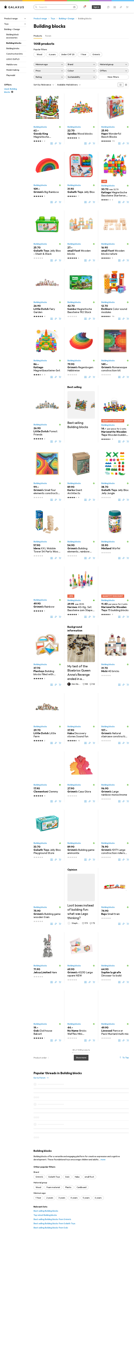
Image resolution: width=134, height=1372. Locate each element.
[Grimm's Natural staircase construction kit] (115, 718)
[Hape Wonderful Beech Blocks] (115, 119)
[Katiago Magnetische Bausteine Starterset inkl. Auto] (115, 177)
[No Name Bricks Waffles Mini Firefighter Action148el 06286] (81, 1016)
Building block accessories (12, 36)
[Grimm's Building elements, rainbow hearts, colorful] (81, 533)
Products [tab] (38, 36)
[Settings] (84, 7)
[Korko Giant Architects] (81, 475)
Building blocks (13, 43)
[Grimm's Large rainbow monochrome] (115, 776)
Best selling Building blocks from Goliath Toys (54, 1223)
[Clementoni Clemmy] (47, 776)
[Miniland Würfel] (115, 533)
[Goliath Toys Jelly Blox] (81, 177)
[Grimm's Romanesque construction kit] (115, 352)
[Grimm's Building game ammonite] (81, 835)
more (103, 1159)
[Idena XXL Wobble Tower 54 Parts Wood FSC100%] (47, 533)
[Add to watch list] (56, 143)
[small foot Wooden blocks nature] (115, 236)
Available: (61, 84)
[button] (60, 127)
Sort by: (37, 84)
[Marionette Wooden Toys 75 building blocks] (115, 592)
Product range (11, 18)
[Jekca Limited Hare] (47, 957)
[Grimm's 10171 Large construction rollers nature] (115, 835)
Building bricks (12, 48)
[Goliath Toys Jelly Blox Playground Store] (47, 835)
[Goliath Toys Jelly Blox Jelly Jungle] (115, 475)
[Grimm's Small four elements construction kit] (47, 475)
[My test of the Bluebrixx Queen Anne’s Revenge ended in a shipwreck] (81, 655)
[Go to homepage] (14, 7)
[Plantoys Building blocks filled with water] (47, 657)
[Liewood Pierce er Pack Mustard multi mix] (115, 1016)
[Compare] (51, 143)
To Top (125, 1057)
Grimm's (96, 54)
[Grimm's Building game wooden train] (47, 898)
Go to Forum (39, 1078)
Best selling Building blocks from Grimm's (52, 1219)
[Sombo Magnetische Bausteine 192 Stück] (81, 294)
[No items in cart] (127, 7)
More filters (113, 77)
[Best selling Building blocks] (81, 407)
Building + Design (12, 29)
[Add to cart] (60, 143)
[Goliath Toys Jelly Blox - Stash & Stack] (47, 236)
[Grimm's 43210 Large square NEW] (81, 957)
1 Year (83, 54)
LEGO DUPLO (13, 59)
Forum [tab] (48, 36)
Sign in (96, 7)
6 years (52, 54)
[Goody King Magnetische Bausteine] (47, 119)
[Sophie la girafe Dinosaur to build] (115, 957)
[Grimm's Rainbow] (47, 592)
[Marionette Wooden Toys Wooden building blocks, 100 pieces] (115, 415)
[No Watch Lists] (121, 7)
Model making (12, 70)
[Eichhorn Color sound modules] (115, 294)
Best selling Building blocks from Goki (51, 1227)
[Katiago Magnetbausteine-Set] (47, 352)
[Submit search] (36, 7)
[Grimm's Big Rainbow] (47, 177)
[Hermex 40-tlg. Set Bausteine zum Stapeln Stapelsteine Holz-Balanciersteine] (81, 592)
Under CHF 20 (67, 54)
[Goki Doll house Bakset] (47, 1016)
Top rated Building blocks (45, 1215)
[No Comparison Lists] (115, 7)
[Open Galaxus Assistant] (108, 7)
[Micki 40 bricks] (115, 657)
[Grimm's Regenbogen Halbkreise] (81, 352)
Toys (6, 24)
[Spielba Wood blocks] (81, 119)
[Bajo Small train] (115, 898)
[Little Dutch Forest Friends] (47, 415)
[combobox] (47, 85)
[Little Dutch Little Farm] (47, 718)
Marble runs (11, 64)
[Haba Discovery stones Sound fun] (81, 718)
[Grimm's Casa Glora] (81, 776)
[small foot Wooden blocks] (81, 236)
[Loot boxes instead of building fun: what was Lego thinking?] (81, 896)
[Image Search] (74, 7)
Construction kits (14, 54)
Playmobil (10, 75)
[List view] (126, 85)
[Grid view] (120, 85)
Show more (81, 1057)
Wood (39, 54)
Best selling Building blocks (46, 1211)
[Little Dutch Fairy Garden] (47, 294)
